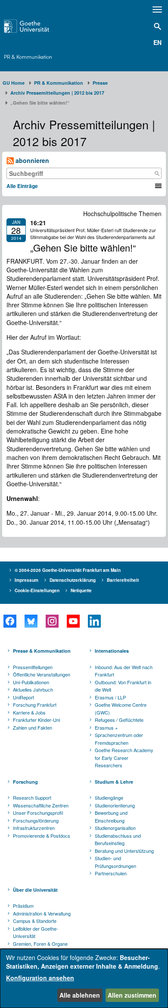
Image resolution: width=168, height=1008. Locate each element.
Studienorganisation (115, 827)
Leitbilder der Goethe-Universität (35, 932)
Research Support (32, 797)
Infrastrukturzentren (34, 827)
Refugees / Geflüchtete (119, 719)
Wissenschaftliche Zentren (40, 805)
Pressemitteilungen (33, 666)
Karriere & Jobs (29, 712)
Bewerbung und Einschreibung (111, 816)
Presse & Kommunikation (42, 651)
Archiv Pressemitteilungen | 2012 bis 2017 (57, 92)
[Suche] (156, 173)
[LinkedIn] (94, 621)
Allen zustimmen (132, 995)
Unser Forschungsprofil (38, 812)
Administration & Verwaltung (42, 913)
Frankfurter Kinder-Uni (36, 719)
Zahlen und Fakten (32, 727)
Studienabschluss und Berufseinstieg (118, 839)
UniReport (23, 697)
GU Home (14, 83)
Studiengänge (109, 797)
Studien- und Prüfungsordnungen (115, 862)
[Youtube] (73, 621)
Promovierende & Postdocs (41, 835)
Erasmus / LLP (110, 697)
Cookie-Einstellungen (37, 590)
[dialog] (84, 978)
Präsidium (23, 905)
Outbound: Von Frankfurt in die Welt (123, 686)
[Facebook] (9, 621)
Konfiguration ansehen (40, 977)
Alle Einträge (22, 186)
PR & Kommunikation (28, 57)
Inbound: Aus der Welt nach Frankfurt (123, 670)
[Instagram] (52, 621)
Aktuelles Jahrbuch (33, 689)
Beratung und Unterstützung (124, 850)
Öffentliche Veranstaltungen (41, 674)
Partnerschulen (111, 873)
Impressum (26, 580)
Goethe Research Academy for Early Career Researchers (124, 757)
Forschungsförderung (36, 820)
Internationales (112, 651)
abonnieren (31, 160)
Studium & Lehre (114, 781)
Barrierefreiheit (123, 580)
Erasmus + (106, 727)
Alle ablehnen (79, 995)
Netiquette (81, 590)
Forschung (25, 781)
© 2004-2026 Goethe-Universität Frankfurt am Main (68, 570)
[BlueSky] (30, 621)
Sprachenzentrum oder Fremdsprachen (119, 738)
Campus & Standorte (34, 920)
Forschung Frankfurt (34, 704)
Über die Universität (35, 890)
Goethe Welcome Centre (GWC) (120, 708)
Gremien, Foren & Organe (40, 943)
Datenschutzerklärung (73, 580)
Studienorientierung (115, 805)
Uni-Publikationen (31, 682)
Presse (100, 83)
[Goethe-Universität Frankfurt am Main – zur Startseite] (38, 26)
